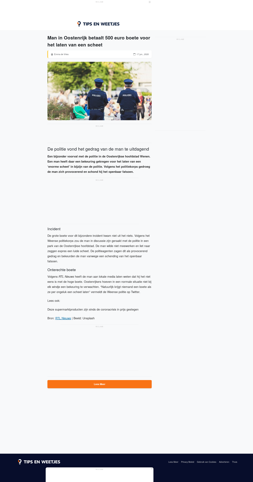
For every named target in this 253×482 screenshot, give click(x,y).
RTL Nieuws (63, 318)
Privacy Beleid (187, 461)
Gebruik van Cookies (206, 461)
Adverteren (224, 461)
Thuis (234, 461)
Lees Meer (99, 384)
